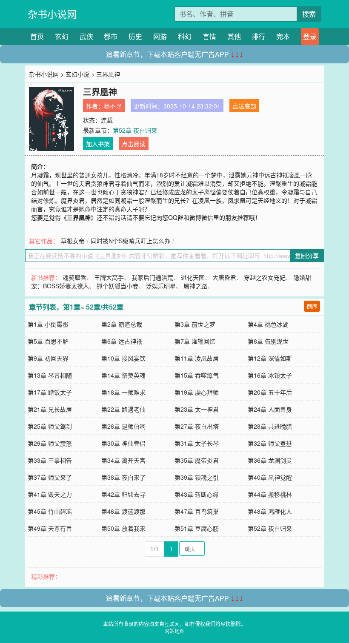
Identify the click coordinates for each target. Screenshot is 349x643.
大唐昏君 (224, 277)
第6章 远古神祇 (121, 341)
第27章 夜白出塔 (196, 426)
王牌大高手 (109, 277)
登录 (310, 36)
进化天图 (193, 277)
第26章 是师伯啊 (123, 426)
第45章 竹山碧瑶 (50, 511)
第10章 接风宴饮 (123, 358)
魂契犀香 (74, 277)
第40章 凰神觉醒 (270, 477)
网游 (160, 36)
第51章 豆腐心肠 (196, 528)
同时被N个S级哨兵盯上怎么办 (130, 240)
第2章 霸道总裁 (121, 324)
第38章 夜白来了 (123, 477)
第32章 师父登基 (270, 443)
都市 (110, 36)
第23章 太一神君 (196, 409)
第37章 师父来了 (50, 477)
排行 (258, 36)
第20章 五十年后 (270, 392)
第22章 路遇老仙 (123, 409)
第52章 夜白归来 (135, 130)
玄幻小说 (77, 74)
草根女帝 (73, 240)
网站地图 (174, 630)
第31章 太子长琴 (196, 443)
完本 (283, 36)
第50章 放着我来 (123, 528)
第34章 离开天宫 (123, 460)
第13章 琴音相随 (50, 375)
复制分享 (307, 255)
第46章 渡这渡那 (123, 511)
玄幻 (62, 36)
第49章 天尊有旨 (50, 528)
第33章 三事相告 (50, 460)
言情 (209, 36)
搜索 (309, 14)
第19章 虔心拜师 (196, 392)
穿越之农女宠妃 (265, 277)
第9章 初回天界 (48, 358)
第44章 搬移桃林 (270, 494)
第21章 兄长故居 (50, 409)
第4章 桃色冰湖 (268, 324)
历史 (135, 36)
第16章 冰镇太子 (270, 375)
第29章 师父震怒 (50, 443)
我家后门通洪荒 (152, 277)
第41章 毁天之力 (50, 494)
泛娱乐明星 (161, 286)
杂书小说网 (52, 14)
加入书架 (98, 143)
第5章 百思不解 (48, 341)
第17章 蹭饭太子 (50, 392)
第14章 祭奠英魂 (123, 375)
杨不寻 (113, 106)
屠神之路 (195, 286)
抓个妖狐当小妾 (117, 286)
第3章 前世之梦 (194, 324)
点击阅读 (134, 143)
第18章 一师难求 (123, 392)
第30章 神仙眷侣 (123, 443)
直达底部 (244, 106)
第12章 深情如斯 (270, 358)
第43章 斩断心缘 (196, 494)
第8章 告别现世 (268, 341)
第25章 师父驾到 (50, 426)
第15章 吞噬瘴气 (196, 375)
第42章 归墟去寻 (123, 494)
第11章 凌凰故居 (196, 358)
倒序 (312, 306)
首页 (37, 36)
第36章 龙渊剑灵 (270, 460)
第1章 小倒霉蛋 (48, 324)
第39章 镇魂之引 (196, 477)
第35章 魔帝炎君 (196, 460)
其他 (234, 36)
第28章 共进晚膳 (270, 426)
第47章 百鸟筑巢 (196, 511)
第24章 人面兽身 (270, 409)
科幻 (185, 36)
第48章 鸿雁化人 (270, 511)
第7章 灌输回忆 (194, 341)
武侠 (86, 36)
